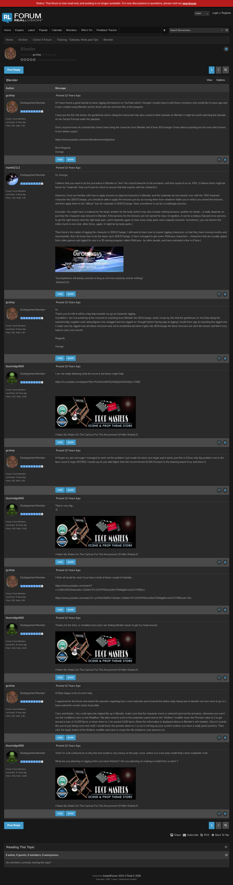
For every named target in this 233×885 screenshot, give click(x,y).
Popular (43, 30)
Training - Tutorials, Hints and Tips (77, 39)
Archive (23, 39)
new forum (189, 3)
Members (71, 30)
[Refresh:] (226, 855)
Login (215, 13)
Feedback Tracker (107, 30)
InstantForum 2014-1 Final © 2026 (122, 875)
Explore (19, 30)
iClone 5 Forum (42, 39)
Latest (31, 30)
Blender (108, 39)
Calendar (57, 30)
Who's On (86, 30)
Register (226, 13)
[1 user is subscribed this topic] (226, 49)
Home (7, 30)
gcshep (37, 54)
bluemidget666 (15, 366)
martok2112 (13, 167)
